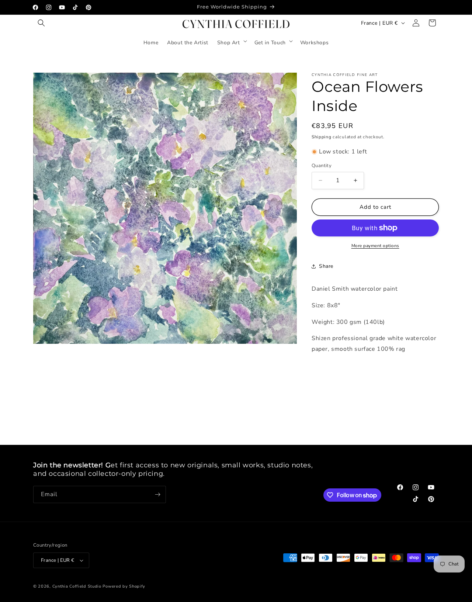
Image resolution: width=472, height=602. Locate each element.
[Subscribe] (157, 494)
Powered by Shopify (124, 586)
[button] (41, 23)
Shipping (322, 137)
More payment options (375, 246)
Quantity (322, 165)
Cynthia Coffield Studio (76, 586)
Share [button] (326, 266)
